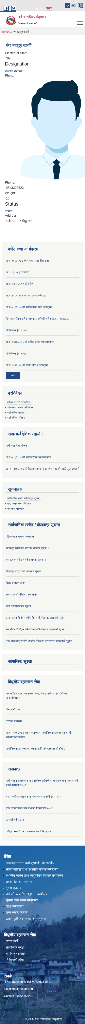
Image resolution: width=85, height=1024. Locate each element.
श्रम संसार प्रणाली (17, 912)
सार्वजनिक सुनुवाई (16, 412)
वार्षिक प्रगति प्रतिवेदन (18, 402)
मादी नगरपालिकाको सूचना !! (19, 606)
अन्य (13, 375)
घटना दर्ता (12, 941)
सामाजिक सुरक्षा (15, 947)
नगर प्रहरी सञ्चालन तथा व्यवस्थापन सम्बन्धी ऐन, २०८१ (33, 796)
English (37, 8)
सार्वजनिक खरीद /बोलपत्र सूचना (23, 498)
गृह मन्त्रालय (13, 888)
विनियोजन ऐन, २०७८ (16, 330)
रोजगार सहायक (14, 71)
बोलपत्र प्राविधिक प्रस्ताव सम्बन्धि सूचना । (27, 548)
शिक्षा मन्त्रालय (14, 906)
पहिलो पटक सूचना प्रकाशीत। (21, 536)
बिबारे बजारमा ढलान (15, 582)
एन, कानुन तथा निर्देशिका (19, 503)
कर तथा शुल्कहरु (15, 508)
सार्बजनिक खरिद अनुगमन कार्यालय (26, 894)
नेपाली (49, 8)
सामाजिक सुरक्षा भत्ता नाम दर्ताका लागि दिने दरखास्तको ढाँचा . (35, 748)
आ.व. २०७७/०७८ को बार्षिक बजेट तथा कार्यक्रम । (31, 341)
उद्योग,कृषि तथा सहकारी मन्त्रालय (26, 919)
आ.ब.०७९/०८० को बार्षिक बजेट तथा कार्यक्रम (29, 307)
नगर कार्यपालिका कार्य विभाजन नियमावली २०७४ (29, 808)
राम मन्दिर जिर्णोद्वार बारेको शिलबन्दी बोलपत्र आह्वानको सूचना (35, 629)
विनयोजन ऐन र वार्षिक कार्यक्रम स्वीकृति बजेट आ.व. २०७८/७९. (37, 318)
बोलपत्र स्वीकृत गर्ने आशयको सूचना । (24, 571)
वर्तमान (8, 211)
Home (5, 31)
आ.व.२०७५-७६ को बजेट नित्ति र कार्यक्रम (27, 365)
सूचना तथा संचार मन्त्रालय (22, 900)
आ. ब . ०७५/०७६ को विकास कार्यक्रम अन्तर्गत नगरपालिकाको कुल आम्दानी (42, 468)
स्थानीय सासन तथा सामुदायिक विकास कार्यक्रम (34, 875)
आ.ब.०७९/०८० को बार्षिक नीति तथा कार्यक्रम (28, 457)
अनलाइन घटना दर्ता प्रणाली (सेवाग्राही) (30, 863)
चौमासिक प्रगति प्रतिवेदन (20, 407)
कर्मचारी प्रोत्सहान (15, 819)
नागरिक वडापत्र (14, 721)
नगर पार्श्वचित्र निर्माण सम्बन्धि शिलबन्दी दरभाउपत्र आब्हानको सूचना (39, 641)
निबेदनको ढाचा (13, 709)
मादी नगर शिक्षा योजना (16, 445)
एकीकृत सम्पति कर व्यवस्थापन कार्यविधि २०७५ (29, 831)
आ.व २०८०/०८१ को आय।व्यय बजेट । (25, 295)
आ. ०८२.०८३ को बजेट (17, 272)
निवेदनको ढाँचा (15, 960)
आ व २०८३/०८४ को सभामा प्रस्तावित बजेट (27, 260)
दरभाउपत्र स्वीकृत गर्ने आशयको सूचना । (26, 559)
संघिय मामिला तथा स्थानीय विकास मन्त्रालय (32, 869)
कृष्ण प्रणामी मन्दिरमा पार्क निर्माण (22, 594)
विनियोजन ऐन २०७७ (16, 353)
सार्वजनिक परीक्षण (16, 417)
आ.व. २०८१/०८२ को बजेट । (21, 283)
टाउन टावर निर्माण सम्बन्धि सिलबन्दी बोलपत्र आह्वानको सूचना (35, 617)
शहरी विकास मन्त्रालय (19, 882)
